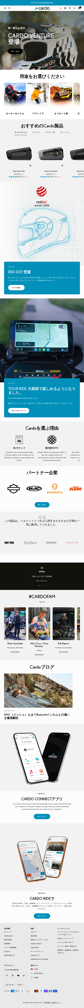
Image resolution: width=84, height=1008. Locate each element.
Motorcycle (9, 710)
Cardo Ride (35, 947)
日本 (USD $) (9, 985)
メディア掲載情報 (10, 947)
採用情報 (7, 944)
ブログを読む (18, 288)
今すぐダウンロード (20, 411)
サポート (34, 932)
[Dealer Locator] (70, 8)
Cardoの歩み (8, 936)
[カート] (79, 8)
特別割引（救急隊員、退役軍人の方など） (68, 951)
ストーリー (8, 932)
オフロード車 (50, 132)
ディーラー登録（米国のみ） (67, 946)
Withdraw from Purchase (39, 959)
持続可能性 (8, 940)
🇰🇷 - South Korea (37, 973)
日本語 (20, 985)
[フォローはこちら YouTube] (18, 975)
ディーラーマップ (37, 951)
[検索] (9, 8)
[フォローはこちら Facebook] (7, 975)
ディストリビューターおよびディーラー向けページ (68, 933)
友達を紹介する (9, 955)
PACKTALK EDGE (50, 171)
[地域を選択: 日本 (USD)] (61, 8)
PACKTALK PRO (19, 171)
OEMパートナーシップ (65, 938)
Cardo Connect (36, 944)
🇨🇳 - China (34, 969)
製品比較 (34, 936)
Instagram (18, 652)
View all (42, 602)
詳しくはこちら (42, 581)
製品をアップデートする (39, 940)
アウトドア (36, 132)
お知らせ (7, 951)
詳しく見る (17, 52)
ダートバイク (65, 132)
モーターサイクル (21, 132)
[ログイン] (74, 8)
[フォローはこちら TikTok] (24, 975)
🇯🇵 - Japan (34, 977)
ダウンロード (43, 817)
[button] (13, 177)
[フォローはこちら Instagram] (12, 975)
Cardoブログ (35, 955)
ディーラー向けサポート (65, 942)
